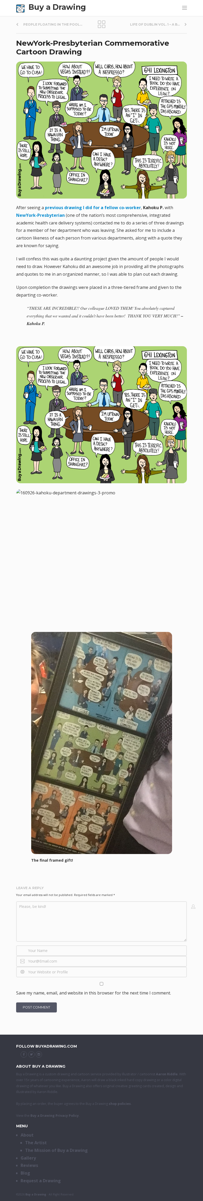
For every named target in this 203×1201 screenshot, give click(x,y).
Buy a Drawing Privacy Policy (54, 1115)
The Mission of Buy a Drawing (56, 1150)
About (27, 1135)
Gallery (28, 1158)
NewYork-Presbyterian (40, 215)
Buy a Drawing (57, 7)
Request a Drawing (41, 1181)
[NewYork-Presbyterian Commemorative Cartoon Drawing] (101, 130)
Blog (25, 1173)
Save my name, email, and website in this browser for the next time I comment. (93, 993)
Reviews (29, 1165)
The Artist (36, 1143)
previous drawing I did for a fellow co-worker (93, 207)
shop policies (120, 1103)
